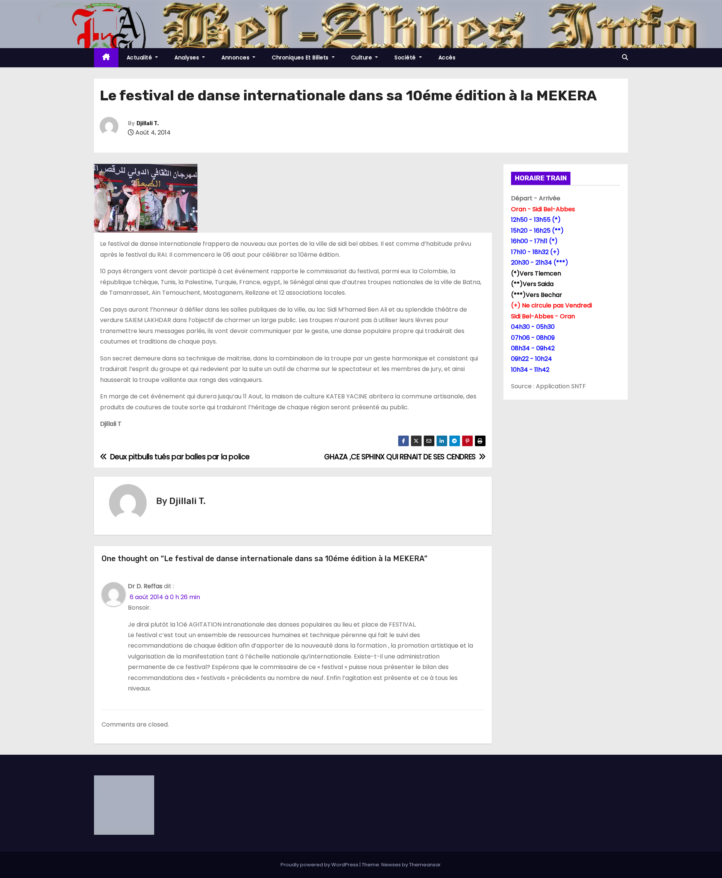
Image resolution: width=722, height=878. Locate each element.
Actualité (140, 57)
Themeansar (425, 864)
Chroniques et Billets (301, 57)
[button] (625, 57)
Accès (447, 57)
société (405, 57)
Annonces (236, 57)
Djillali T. (148, 123)
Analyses (187, 57)
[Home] (106, 57)
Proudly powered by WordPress (320, 864)
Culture (362, 57)
